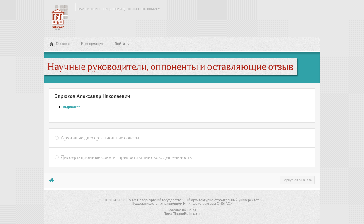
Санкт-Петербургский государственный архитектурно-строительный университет (192, 200)
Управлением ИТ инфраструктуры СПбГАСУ (196, 203)
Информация (92, 44)
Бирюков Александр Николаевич (92, 96)
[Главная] (58, 17)
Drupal (192, 210)
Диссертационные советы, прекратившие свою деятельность (126, 157)
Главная (62, 44)
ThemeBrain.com (186, 214)
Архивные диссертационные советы (100, 138)
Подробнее (70, 107)
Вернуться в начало (297, 180)
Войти (120, 44)
